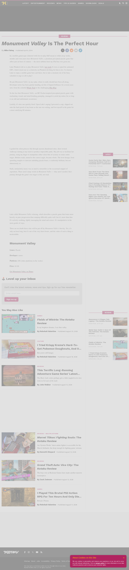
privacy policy (100, 563)
